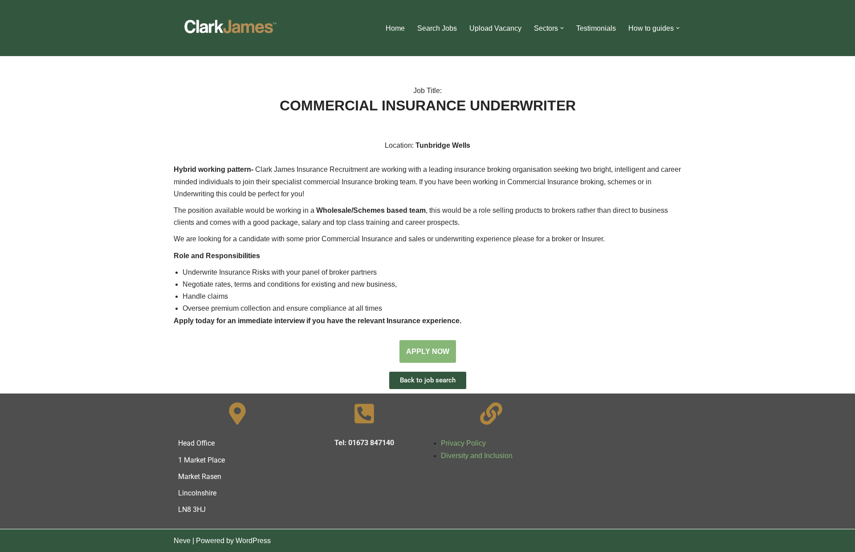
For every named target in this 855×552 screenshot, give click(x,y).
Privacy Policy (463, 443)
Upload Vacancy (495, 28)
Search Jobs (437, 28)
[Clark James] (229, 28)
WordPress (253, 540)
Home (395, 28)
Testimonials (596, 28)
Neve (182, 540)
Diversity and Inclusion (477, 455)
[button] (562, 28)
